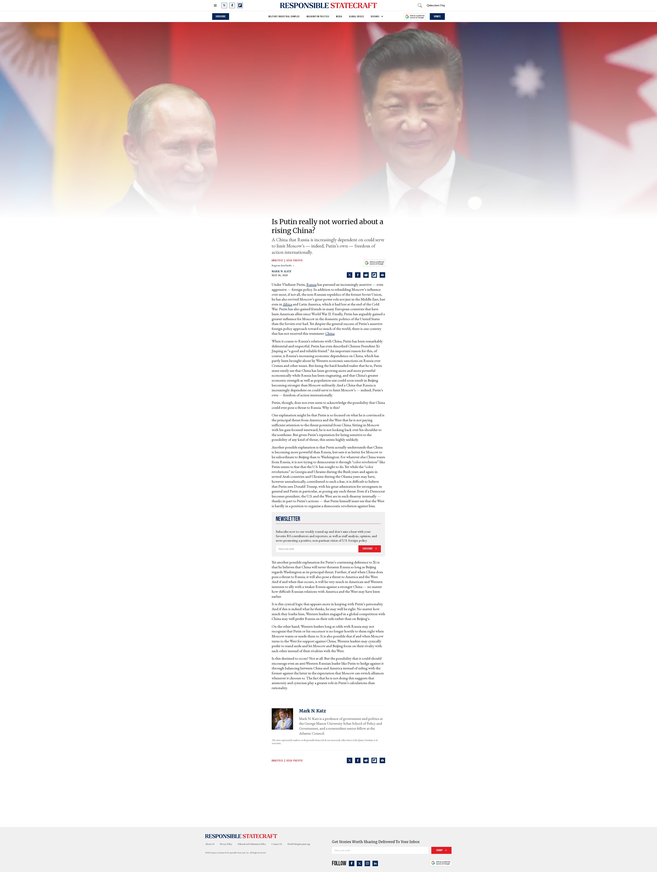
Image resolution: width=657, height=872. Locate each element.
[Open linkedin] (375, 863)
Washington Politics (318, 16)
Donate (437, 16)
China (329, 333)
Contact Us (276, 843)
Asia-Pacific (295, 260)
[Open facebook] (232, 5)
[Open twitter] (224, 5)
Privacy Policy (226, 843)
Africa (287, 304)
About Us (209, 843)
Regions (375, 16)
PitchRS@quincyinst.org (298, 843)
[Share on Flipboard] (374, 275)
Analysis (277, 260)
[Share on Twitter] (349, 275)
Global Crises (356, 16)
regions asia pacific (282, 265)
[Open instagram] (367, 863)
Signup (439, 850)
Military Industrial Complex (284, 16)
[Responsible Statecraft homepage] (241, 836)
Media (339, 16)
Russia (311, 284)
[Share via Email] (382, 275)
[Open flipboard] (240, 5)
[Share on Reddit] (366, 275)
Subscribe (221, 16)
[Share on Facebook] (357, 275)
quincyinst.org (436, 5)
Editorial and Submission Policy (252, 843)
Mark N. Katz (281, 271)
